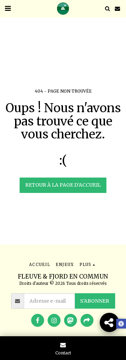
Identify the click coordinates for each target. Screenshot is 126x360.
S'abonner (94, 301)
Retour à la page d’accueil (63, 185)
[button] (8, 8)
